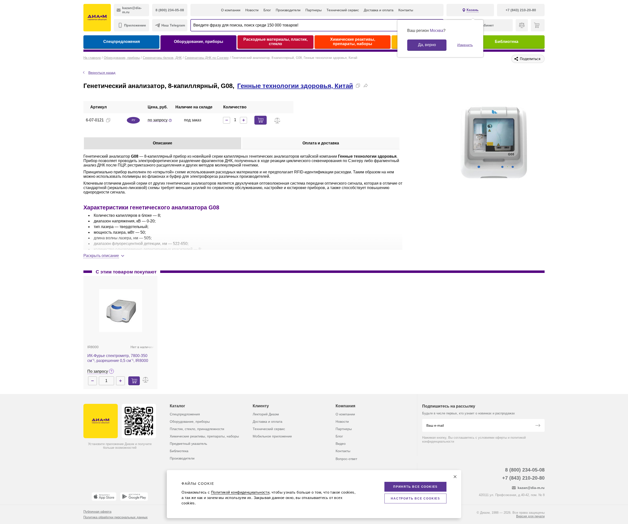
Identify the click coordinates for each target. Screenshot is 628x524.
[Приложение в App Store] (104, 496)
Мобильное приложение (272, 436)
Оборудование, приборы (198, 41)
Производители (288, 10)
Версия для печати (530, 516)
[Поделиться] (366, 85)
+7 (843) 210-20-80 (523, 478)
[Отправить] (538, 425)
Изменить (465, 45)
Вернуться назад (101, 73)
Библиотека (506, 41)
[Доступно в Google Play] (134, 496)
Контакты (405, 10)
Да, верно (427, 45)
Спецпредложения (121, 41)
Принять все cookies (415, 486)
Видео (341, 444)
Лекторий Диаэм (266, 414)
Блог (267, 10)
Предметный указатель (188, 444)
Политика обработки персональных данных (115, 517)
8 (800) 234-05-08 (525, 470)
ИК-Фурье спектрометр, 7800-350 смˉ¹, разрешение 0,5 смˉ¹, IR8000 (117, 358)
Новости (252, 10)
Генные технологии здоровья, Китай (295, 85)
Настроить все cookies (415, 498)
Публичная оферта (97, 511)
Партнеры (313, 10)
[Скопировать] (358, 85)
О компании (230, 10)
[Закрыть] (455, 476)
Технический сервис (343, 10)
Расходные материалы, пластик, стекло (275, 41)
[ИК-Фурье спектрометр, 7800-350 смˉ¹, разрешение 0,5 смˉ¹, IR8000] (120, 310)
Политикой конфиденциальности (240, 492)
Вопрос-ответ (346, 459)
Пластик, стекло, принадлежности (197, 429)
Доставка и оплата (378, 10)
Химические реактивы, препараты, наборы (352, 41)
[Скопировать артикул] (108, 120)
